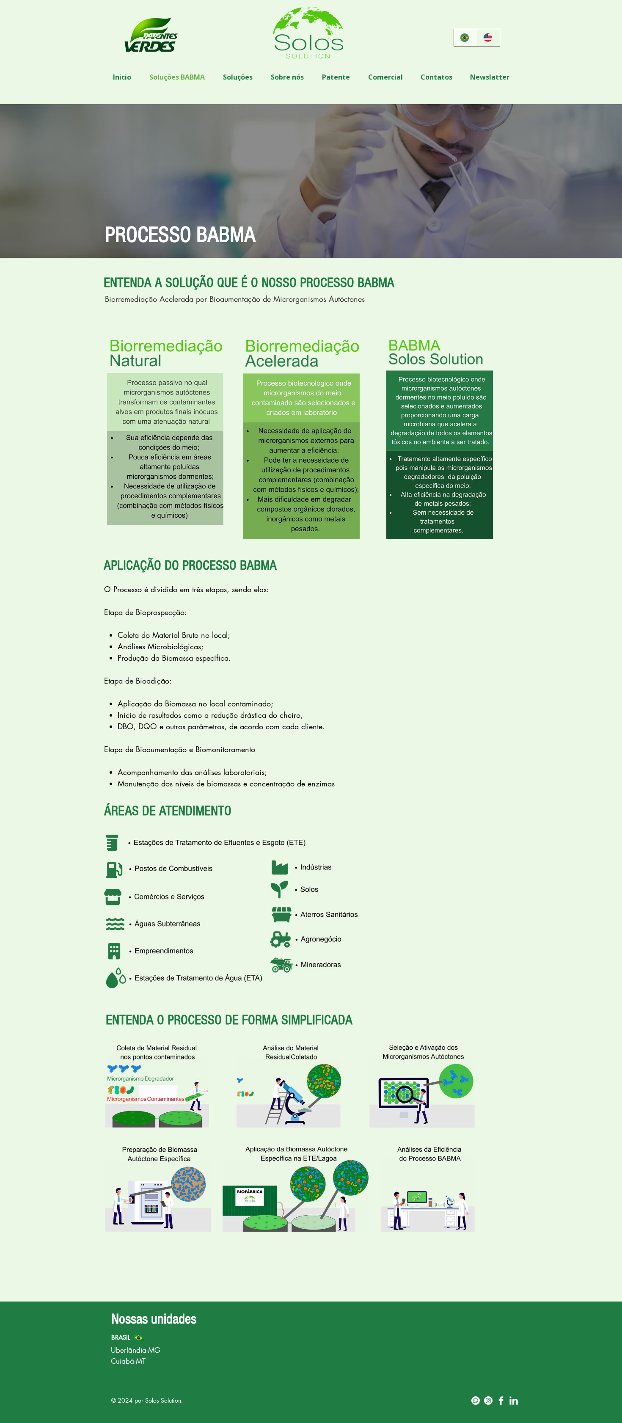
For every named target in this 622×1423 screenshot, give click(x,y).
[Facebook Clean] (501, 1400)
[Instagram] (488, 1400)
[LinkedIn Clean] (513, 1400)
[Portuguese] (465, 37)
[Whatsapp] (475, 1400)
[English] (488, 37)
